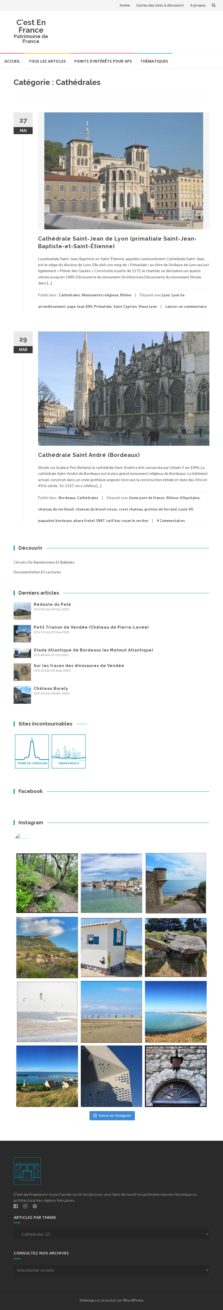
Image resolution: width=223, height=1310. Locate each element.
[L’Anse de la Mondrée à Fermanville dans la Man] (176, 1012)
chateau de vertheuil (56, 509)
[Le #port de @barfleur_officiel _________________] (112, 883)
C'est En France (31, 26)
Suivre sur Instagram (115, 1115)
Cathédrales (69, 295)
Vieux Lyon (147, 306)
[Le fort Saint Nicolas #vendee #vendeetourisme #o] (176, 883)
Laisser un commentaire (186, 306)
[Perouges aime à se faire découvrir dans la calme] (176, 1076)
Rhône (125, 295)
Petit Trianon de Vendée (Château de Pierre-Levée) (91, 627)
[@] (30, 840)
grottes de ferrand (160, 509)
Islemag (87, 1300)
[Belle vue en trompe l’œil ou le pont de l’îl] (112, 1012)
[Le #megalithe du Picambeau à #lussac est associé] (47, 883)
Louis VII (185, 509)
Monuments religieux (100, 295)
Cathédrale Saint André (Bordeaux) (89, 455)
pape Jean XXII (79, 306)
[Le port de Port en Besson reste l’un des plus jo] (47, 1076)
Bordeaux (67, 498)
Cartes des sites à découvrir (160, 5)
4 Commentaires (171, 520)
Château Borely (51, 688)
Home (125, 5)
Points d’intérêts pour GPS (103, 61)
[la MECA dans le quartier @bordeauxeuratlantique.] (112, 1076)
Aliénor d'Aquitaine (183, 498)
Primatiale (103, 306)
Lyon (166, 295)
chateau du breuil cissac (96, 509)
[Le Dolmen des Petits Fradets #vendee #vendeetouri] (176, 948)
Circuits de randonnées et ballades (44, 562)
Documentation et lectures (37, 572)
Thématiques (154, 61)
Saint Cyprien (125, 306)
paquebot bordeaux (55, 520)
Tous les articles (47, 61)
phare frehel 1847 (88, 520)
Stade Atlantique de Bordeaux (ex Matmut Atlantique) (93, 650)
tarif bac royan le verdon (127, 520)
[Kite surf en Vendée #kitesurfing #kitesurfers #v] (47, 1012)
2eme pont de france (147, 498)
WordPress (133, 1300)
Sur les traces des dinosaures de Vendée (79, 665)
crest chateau (131, 509)
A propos (198, 5)
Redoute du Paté (52, 604)
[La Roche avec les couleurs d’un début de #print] (47, 948)
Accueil (12, 61)
